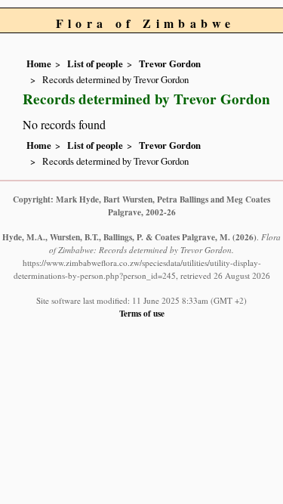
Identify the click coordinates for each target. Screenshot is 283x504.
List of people (95, 63)
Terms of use (142, 313)
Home (38, 63)
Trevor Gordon (170, 63)
